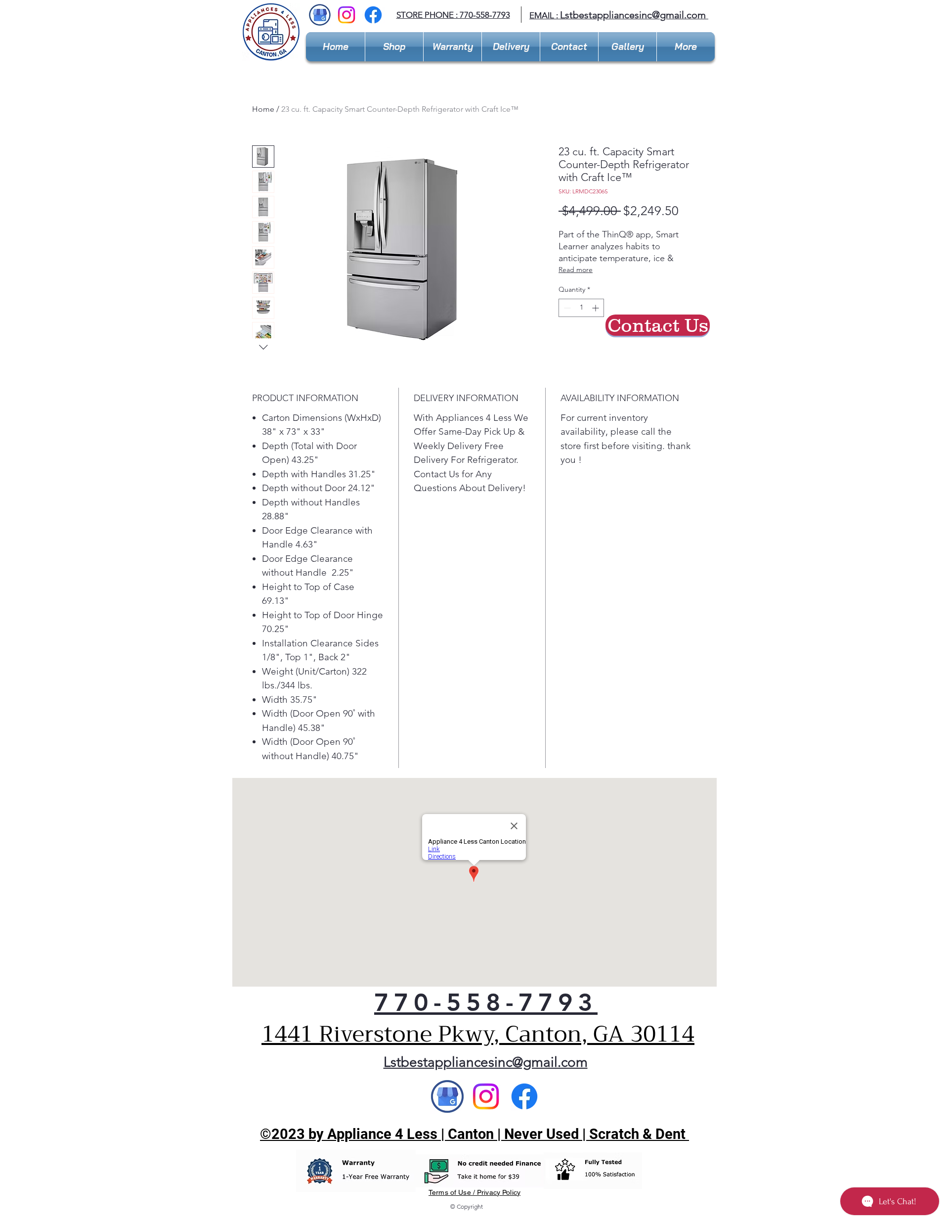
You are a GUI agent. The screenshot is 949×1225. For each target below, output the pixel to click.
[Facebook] (373, 14)
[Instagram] (346, 14)
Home (263, 109)
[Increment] (596, 308)
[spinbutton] (581, 308)
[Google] (447, 1096)
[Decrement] (566, 308)
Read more (576, 269)
